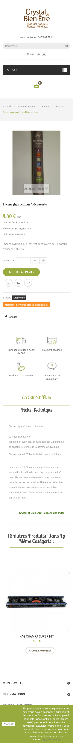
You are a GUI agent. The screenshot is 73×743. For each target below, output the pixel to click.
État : (5, 234)
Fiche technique (36, 409)
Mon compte (33, 54)
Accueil (7, 106)
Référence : (9, 228)
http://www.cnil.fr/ (51, 739)
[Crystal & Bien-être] (36, 18)
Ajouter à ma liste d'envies (28, 283)
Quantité (8, 260)
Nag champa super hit (36, 636)
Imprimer (18, 283)
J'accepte (8, 723)
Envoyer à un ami (9, 283)
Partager (12, 316)
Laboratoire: (9, 222)
